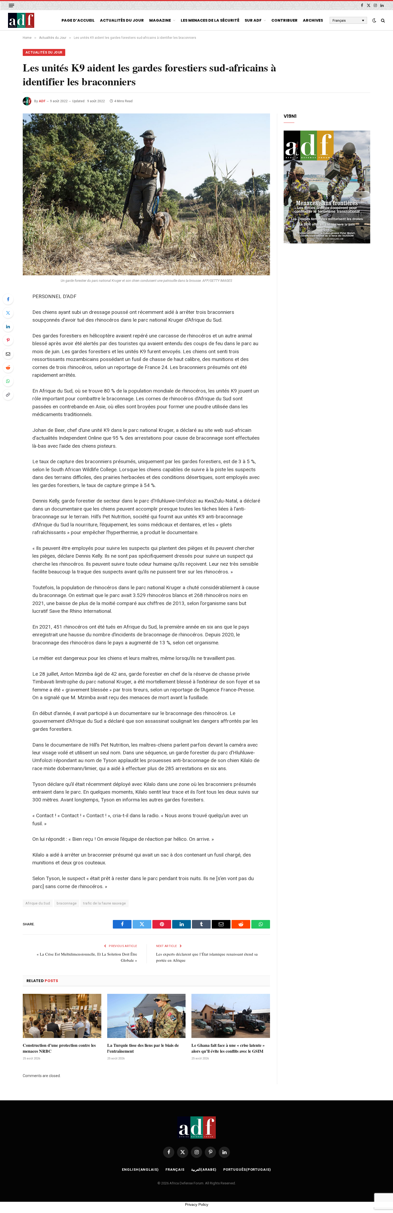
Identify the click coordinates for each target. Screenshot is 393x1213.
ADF (42, 101)
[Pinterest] (8, 340)
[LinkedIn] (8, 326)
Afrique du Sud (37, 903)
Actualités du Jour (122, 20)
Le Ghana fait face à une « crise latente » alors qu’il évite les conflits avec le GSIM (228, 1048)
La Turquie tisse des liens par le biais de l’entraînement (143, 1048)
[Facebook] (8, 299)
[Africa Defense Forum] (21, 20)
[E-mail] (8, 353)
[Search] (382, 20)
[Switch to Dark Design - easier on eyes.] (374, 20)
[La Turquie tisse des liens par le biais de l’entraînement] (146, 1016)
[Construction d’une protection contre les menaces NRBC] (62, 1016)
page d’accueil (78, 20)
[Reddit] (8, 367)
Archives (313, 20)
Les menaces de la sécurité (210, 20)
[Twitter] (8, 312)
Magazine (160, 20)
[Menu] (11, 5)
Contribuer (284, 20)
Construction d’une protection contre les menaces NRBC (59, 1048)
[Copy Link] (8, 394)
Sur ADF (253, 20)
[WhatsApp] (8, 381)
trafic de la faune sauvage (104, 903)
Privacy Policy (196, 1204)
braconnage (66, 903)
